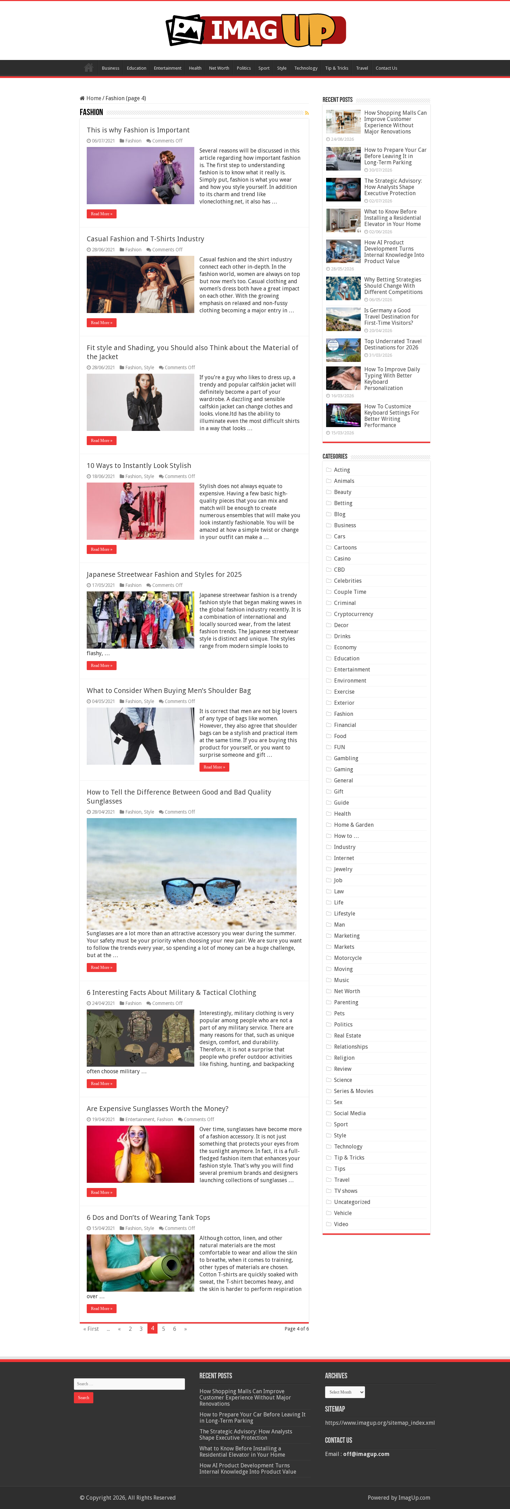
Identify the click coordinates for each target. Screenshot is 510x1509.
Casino (342, 558)
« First (91, 1329)
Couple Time (350, 592)
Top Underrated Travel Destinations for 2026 (393, 344)
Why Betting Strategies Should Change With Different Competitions (393, 285)
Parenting (346, 1002)
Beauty (342, 492)
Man (339, 924)
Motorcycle (348, 958)
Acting (342, 470)
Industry (345, 847)
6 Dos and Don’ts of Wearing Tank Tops (148, 1217)
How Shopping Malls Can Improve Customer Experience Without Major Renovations (395, 122)
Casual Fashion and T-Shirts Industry (145, 239)
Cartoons (345, 547)
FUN (339, 747)
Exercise (344, 691)
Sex (338, 1102)
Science (343, 1080)
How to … (346, 836)
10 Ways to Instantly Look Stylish (139, 465)
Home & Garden (354, 825)
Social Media (350, 1113)
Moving (343, 969)
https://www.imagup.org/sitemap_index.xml (380, 1423)
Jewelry (343, 869)
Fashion (133, 141)
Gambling (346, 758)
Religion (344, 1058)
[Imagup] (255, 29)
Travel (362, 68)
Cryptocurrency (353, 614)
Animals (344, 481)
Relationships (351, 1046)
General (343, 780)
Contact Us (386, 68)
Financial (345, 725)
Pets (339, 1013)
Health (195, 68)
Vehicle (343, 1213)
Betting (343, 503)
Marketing (347, 936)
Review (342, 1069)
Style (282, 68)
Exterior (344, 703)
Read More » (101, 213)
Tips (339, 1168)
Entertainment (167, 68)
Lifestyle (344, 913)
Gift (338, 791)
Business (110, 68)
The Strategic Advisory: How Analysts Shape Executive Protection (393, 187)
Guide (341, 802)
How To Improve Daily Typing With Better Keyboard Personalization (392, 378)
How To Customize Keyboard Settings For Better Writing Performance (391, 415)
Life (338, 902)
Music (341, 980)
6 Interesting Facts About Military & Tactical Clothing (171, 992)
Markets (344, 947)
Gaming (343, 769)
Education (136, 68)
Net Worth (219, 68)
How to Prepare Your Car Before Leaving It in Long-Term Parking (395, 156)
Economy (345, 647)
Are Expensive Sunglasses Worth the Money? (158, 1108)
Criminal (345, 603)
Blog (340, 514)
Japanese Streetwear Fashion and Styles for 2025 (164, 574)
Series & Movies (353, 1091)
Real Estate (347, 1035)
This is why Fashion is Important (138, 130)
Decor (341, 625)
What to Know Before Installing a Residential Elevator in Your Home (392, 217)
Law (339, 891)
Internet (344, 858)
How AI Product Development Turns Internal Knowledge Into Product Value (394, 251)
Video (341, 1224)
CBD (339, 569)
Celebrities (348, 581)
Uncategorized (352, 1202)
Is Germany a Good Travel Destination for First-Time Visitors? (391, 316)
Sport (264, 68)
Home (89, 67)
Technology (305, 68)
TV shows (345, 1191)
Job (338, 880)
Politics (244, 68)
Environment (350, 680)
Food (340, 736)
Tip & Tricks (336, 68)
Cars (339, 536)
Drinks (342, 636)
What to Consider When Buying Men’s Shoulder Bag (169, 690)
